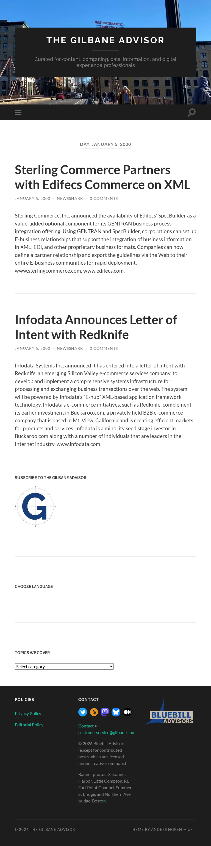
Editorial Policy (29, 724)
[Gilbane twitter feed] (82, 714)
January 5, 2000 (32, 198)
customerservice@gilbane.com (106, 732)
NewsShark (70, 198)
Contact (86, 725)
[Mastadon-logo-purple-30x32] (105, 714)
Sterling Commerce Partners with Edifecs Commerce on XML (102, 177)
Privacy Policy (28, 713)
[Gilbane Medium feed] (127, 714)
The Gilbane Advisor (105, 40)
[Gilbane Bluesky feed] (116, 714)
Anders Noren (166, 829)
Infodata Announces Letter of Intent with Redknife (96, 327)
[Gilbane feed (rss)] (94, 714)
